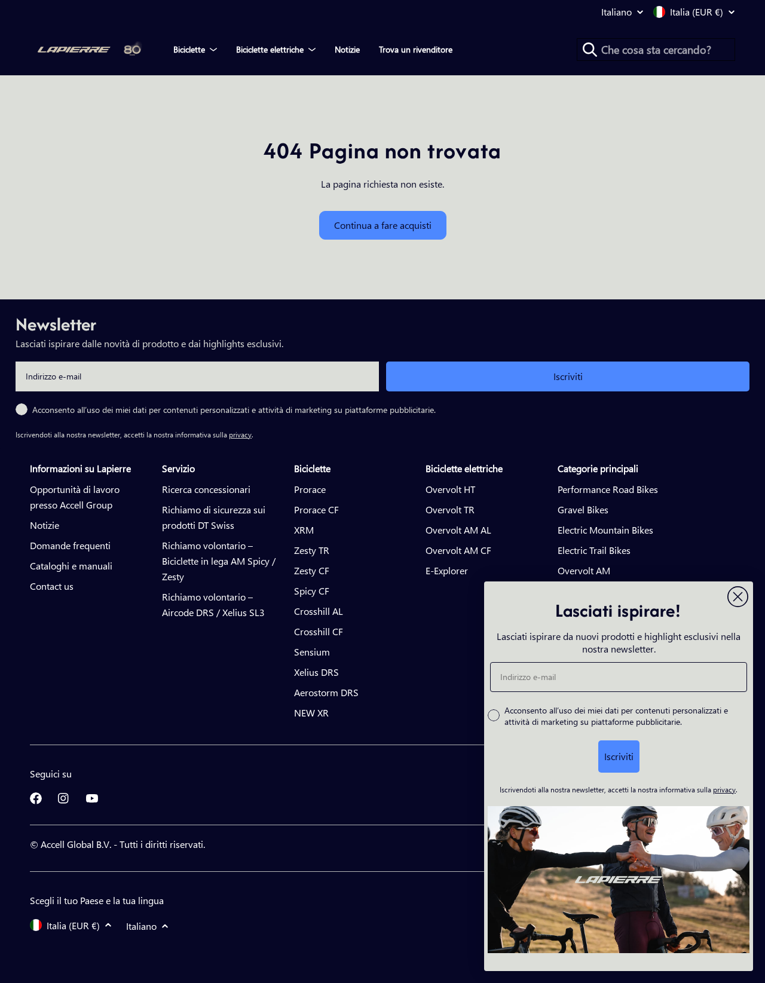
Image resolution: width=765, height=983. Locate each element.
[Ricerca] (590, 49)
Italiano (616, 12)
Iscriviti (568, 376)
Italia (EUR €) (696, 12)
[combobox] (656, 49)
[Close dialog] (737, 596)
